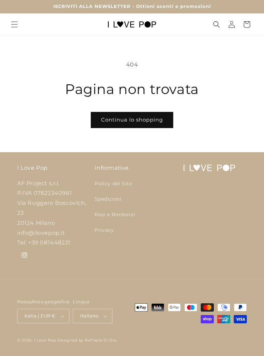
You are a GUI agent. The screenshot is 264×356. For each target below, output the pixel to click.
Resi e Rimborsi (115, 214)
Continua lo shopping (132, 119)
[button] (14, 24)
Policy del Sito (113, 183)
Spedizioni (108, 199)
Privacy (104, 230)
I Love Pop (45, 340)
